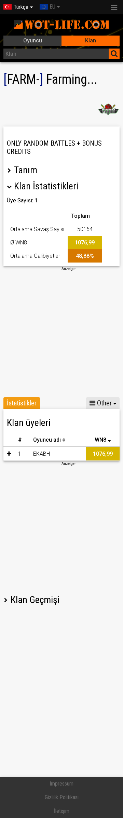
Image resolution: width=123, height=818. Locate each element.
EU (52, 6)
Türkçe (21, 7)
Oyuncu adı (47, 440)
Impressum (61, 783)
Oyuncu (32, 40)
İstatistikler (22, 403)
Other (103, 403)
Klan (90, 40)
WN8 (100, 440)
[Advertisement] (61, 332)
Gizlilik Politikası (62, 797)
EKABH (41, 454)
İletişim (61, 811)
